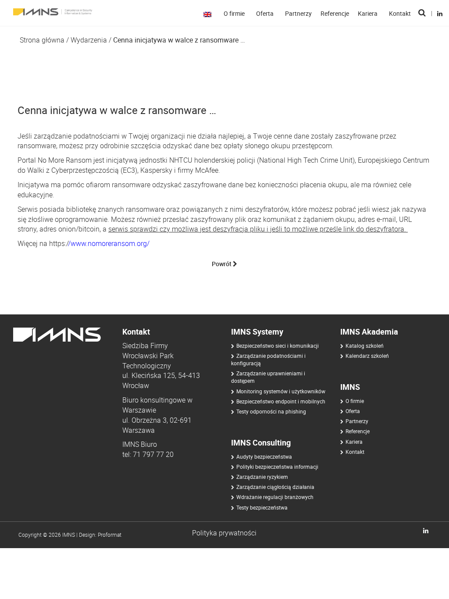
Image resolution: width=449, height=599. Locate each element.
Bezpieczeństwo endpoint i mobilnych (280, 401)
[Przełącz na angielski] (209, 13)
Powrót (222, 264)
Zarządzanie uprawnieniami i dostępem (268, 377)
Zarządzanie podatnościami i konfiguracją (268, 359)
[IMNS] (49, 12)
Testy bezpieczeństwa (262, 507)
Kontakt (400, 13)
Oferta (265, 13)
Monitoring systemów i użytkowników (280, 391)
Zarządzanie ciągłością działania (275, 486)
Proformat (109, 534)
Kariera (368, 13)
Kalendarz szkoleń (367, 355)
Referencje (335, 13)
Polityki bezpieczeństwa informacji (277, 466)
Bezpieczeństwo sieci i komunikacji (277, 345)
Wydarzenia (89, 40)
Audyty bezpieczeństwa (264, 456)
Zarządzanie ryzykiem (262, 476)
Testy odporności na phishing (271, 411)
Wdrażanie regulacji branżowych (275, 496)
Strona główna (42, 40)
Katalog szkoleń (365, 345)
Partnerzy (298, 13)
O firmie (234, 13)
